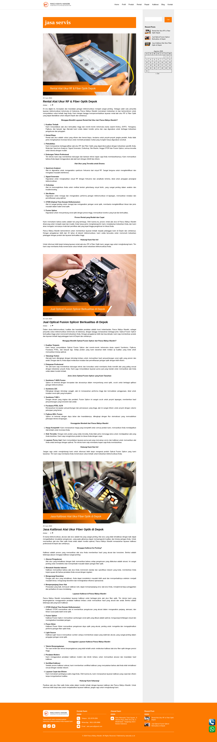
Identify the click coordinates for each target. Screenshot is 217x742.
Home (116, 4)
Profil (124, 4)
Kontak (170, 4)
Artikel (45, 105)
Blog (163, 4)
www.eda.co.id (130, 736)
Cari (168, 19)
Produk (131, 4)
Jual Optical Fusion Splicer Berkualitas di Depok (75, 322)
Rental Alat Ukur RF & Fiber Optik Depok (70, 101)
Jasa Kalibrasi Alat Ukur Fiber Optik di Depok (73, 529)
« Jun (157, 73)
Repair (146, 4)
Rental (139, 4)
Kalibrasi (155, 4)
